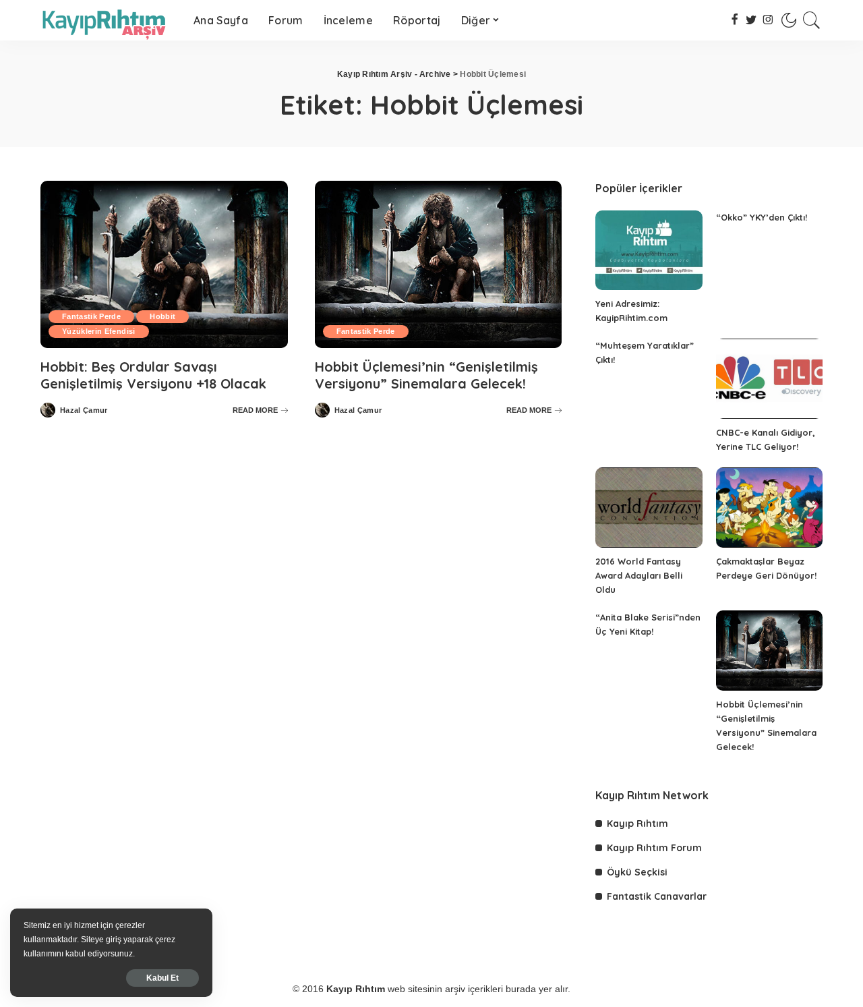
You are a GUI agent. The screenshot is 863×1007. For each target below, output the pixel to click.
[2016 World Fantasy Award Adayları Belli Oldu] (648, 507)
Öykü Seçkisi (637, 872)
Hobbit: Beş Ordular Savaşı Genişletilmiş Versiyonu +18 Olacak (153, 375)
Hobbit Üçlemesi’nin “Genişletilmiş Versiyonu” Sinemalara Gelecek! (426, 375)
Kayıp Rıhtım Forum (654, 848)
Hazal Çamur (84, 410)
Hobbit (162, 316)
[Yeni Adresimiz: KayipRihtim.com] (648, 250)
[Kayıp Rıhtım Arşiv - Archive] (106, 20)
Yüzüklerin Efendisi (99, 331)
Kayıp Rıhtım (637, 823)
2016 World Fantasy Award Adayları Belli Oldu (638, 575)
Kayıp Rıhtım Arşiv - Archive (394, 74)
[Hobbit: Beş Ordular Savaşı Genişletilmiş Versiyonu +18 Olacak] (164, 264)
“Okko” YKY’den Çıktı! (761, 217)
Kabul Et (162, 978)
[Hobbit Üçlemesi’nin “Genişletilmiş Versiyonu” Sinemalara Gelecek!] (438, 264)
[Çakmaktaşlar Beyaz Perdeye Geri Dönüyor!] (769, 507)
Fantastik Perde (91, 316)
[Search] (812, 20)
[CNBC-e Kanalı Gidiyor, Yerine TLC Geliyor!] (769, 379)
